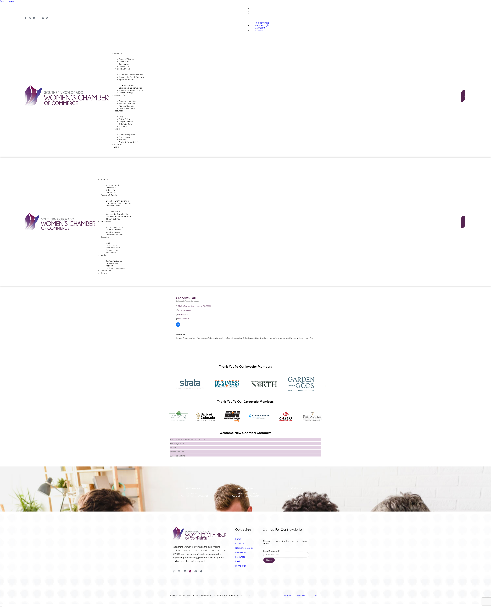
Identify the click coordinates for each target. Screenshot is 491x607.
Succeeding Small (178, 450)
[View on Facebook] (178, 326)
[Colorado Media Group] (264, 384)
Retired (173, 442)
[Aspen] (178, 416)
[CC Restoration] (312, 416)
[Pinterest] (47, 18)
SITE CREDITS (317, 595)
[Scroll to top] (1, 606)
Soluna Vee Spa (177, 446)
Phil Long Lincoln (177, 438)
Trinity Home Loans (178, 454)
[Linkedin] (34, 18)
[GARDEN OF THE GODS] (301, 384)
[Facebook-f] (25, 18)
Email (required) (271, 551)
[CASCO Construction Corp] (285, 416)
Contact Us (257, 11)
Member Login (258, 8)
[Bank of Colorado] (205, 416)
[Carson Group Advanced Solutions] (259, 416)
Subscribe (256, 14)
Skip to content (7, 1)
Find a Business (258, 6)
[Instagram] (30, 18)
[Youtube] (43, 18)
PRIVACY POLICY (301, 595)
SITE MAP (287, 595)
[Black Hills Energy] (232, 416)
